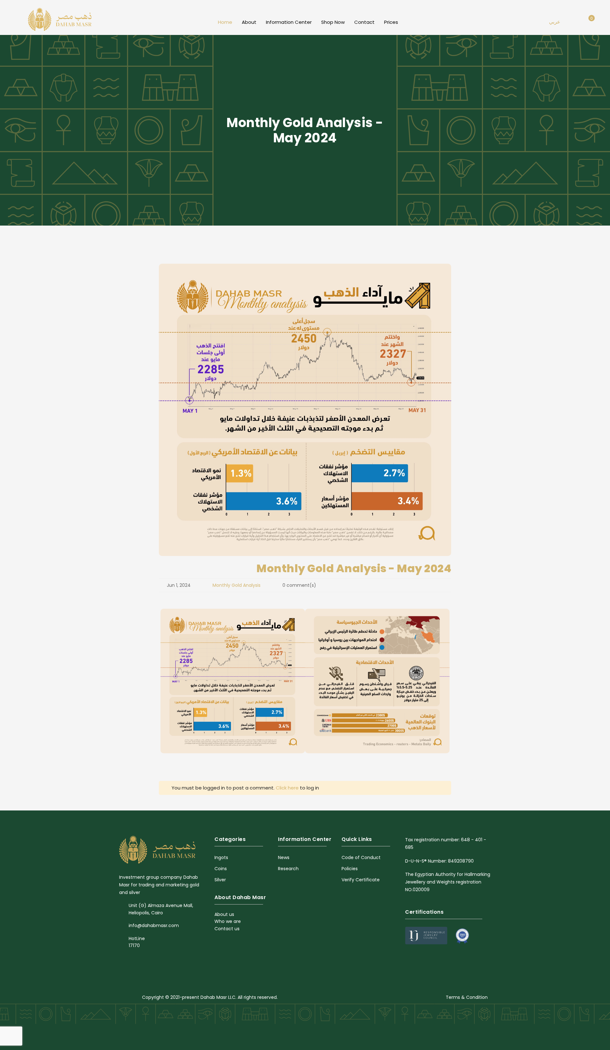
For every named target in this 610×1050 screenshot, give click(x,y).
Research (288, 868)
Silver (220, 880)
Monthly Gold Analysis (237, 585)
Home (225, 22)
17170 (134, 945)
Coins (220, 868)
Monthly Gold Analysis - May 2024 (353, 568)
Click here (287, 787)
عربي (554, 21)
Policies (350, 868)
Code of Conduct (361, 857)
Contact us (227, 928)
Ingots (221, 857)
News (283, 857)
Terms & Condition (467, 997)
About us (224, 914)
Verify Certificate (361, 880)
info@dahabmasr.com (154, 925)
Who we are (227, 921)
